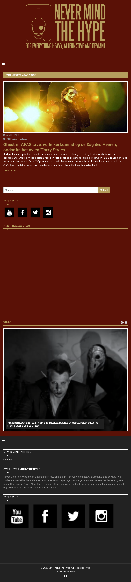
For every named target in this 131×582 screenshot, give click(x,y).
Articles (12, 139)
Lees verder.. (10, 170)
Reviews (22, 139)
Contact (7, 459)
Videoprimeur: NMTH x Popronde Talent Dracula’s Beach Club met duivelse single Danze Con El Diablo (52, 424)
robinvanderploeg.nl (65, 571)
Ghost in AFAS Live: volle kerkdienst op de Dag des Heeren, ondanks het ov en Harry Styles (60, 147)
